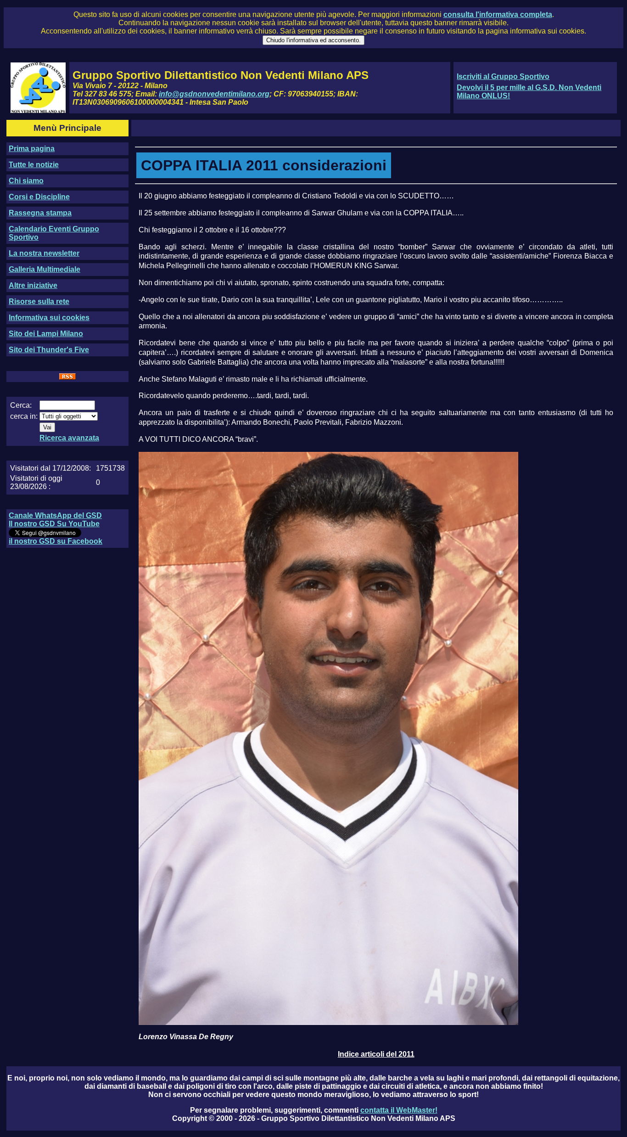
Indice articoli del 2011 (376, 1054)
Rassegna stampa (40, 213)
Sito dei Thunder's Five (49, 350)
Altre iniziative (33, 285)
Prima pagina (32, 148)
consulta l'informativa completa (497, 14)
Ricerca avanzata (69, 438)
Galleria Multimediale (44, 269)
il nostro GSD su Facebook (55, 541)
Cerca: (21, 405)
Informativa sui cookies (49, 317)
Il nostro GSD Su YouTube (54, 524)
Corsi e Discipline (39, 197)
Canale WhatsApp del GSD (55, 515)
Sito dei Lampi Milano (46, 334)
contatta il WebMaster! (398, 1110)
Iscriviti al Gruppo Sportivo (503, 76)
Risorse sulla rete (39, 301)
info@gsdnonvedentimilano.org (214, 94)
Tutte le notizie (34, 165)
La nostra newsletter (44, 253)
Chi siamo (26, 181)
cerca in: (24, 416)
